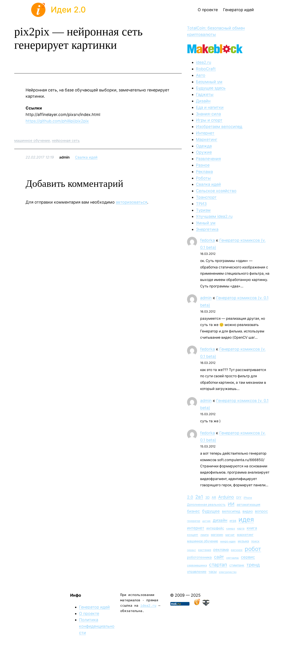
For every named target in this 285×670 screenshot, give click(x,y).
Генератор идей (94, 607)
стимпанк (236, 565)
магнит (230, 534)
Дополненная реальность (206, 504)
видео (247, 511)
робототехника (199, 557)
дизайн (220, 520)
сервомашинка (197, 565)
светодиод (232, 557)
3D (207, 497)
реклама (221, 549)
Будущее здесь (211, 88)
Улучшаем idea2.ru (214, 216)
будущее (211, 511)
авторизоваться (131, 202)
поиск (255, 541)
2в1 (199, 497)
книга (252, 528)
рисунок (236, 550)
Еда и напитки (210, 107)
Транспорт (206, 197)
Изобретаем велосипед (219, 126)
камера (230, 528)
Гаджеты (205, 94)
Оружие (204, 152)
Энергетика (207, 229)
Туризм (203, 210)
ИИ (231, 504)
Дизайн (203, 101)
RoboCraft (206, 68)
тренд (253, 564)
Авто (200, 75)
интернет (195, 528)
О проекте (89, 613)
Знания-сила (208, 113)
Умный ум (206, 223)
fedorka (207, 240)
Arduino (226, 497)
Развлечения (208, 158)
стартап (218, 564)
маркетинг (245, 534)
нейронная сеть (66, 140)
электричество (227, 572)
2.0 (190, 497)
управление (196, 571)
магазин (217, 534)
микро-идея (228, 541)
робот (253, 548)
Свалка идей (86, 157)
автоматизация (248, 504)
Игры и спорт (209, 120)
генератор (193, 520)
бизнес (193, 511)
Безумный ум (209, 81)
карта (240, 528)
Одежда (204, 146)
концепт (192, 534)
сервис (248, 557)
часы (213, 571)
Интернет (205, 133)
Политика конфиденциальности (96, 626)
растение (204, 550)
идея (246, 519)
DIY (238, 497)
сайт (219, 557)
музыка (243, 541)
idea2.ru (203, 62)
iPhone (248, 497)
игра (233, 520)
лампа (204, 534)
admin (206, 297)
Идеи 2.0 (68, 9)
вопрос (261, 511)
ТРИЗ (201, 203)
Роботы (203, 178)
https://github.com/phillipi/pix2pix (57, 121)
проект (191, 550)
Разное (203, 165)
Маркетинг (206, 139)
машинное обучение (32, 140)
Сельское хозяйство (216, 190)
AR (214, 497)
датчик (206, 521)
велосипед (231, 511)
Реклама (204, 171)
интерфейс (215, 528)
